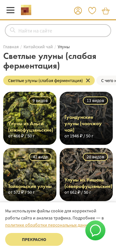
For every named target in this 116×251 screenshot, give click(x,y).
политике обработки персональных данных (48, 225)
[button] (78, 11)
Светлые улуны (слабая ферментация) (45, 80)
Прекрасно (34, 239)
